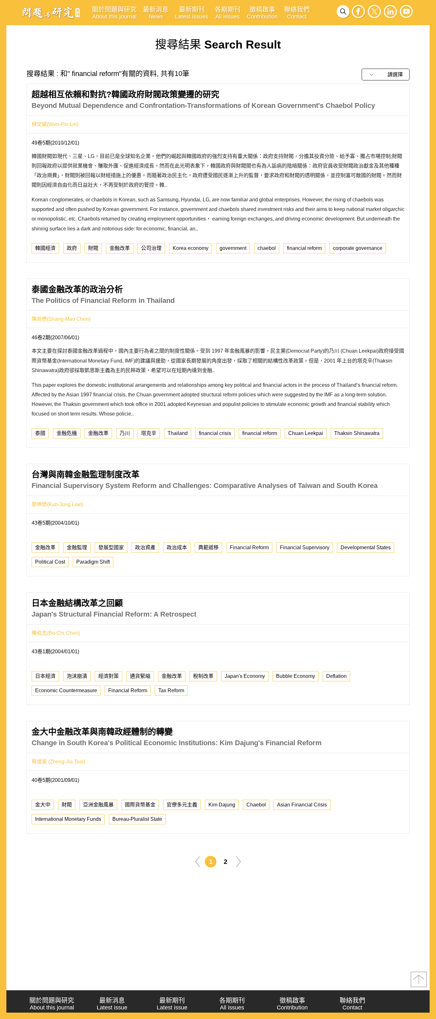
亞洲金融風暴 (98, 804)
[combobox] (385, 74)
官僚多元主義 (182, 804)
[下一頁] (238, 861)
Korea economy (190, 248)
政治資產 (145, 547)
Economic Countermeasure (66, 690)
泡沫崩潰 (77, 676)
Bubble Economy (295, 676)
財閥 (93, 248)
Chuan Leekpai (305, 433)
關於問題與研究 (114, 13)
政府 (72, 248)
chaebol (267, 248)
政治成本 (177, 547)
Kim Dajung (221, 804)
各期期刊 (227, 13)
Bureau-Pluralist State (137, 819)
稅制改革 (203, 676)
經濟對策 (108, 676)
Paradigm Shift (93, 562)
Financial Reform (249, 547)
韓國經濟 (45, 248)
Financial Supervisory (304, 547)
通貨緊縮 (140, 676)
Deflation (336, 676)
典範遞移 (208, 547)
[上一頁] (197, 861)
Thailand (178, 433)
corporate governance (357, 248)
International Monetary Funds (68, 819)
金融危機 (66, 433)
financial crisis (215, 433)
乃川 (125, 433)
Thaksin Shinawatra (357, 433)
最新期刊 (191, 13)
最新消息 (156, 13)
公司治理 (151, 248)
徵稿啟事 (262, 13)
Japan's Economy (245, 676)
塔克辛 (148, 433)
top (419, 979)
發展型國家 (111, 547)
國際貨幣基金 (140, 804)
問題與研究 (51, 12)
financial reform (304, 248)
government (233, 248)
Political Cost (50, 562)
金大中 (42, 804)
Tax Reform (171, 690)
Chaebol (256, 804)
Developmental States (366, 547)
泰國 (40, 433)
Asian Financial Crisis (302, 804)
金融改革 (119, 248)
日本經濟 (45, 676)
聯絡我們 (297, 13)
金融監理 (77, 547)
